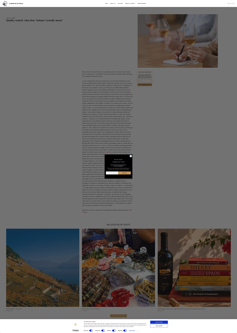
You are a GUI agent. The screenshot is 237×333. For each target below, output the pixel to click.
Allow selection (159, 325)
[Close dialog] (131, 156)
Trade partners (141, 3)
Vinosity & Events (130, 3)
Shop (106, 3)
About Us (112, 3)
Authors (120, 3)
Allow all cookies (159, 322)
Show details (132, 330)
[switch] (103, 331)
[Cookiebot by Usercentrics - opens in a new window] (75, 331)
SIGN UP (124, 173)
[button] (228, 3)
